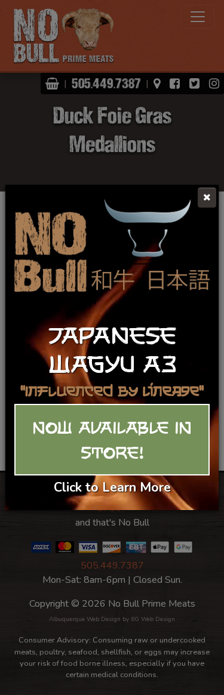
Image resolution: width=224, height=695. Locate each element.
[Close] (207, 197)
